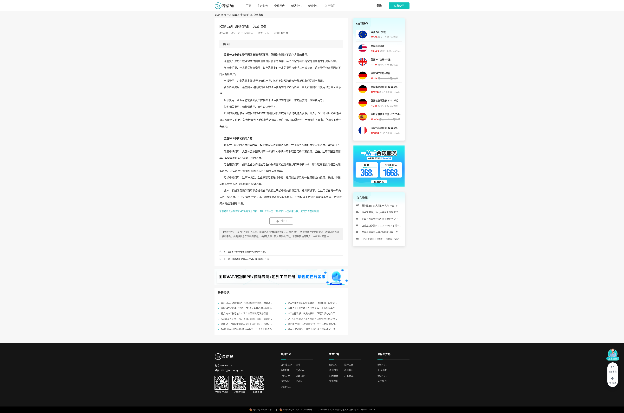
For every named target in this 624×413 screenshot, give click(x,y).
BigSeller (300, 376)
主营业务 (262, 5)
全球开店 (279, 5)
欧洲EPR (333, 370)
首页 (248, 5)
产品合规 (348, 376)
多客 (298, 365)
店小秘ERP (286, 365)
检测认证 (348, 370)
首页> (217, 14)
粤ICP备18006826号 (262, 409)
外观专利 (333, 381)
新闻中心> (226, 14)
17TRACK (286, 387)
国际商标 (333, 376)
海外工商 (348, 365)
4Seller (299, 381)
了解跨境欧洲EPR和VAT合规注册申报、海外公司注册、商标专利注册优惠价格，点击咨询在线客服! (269, 211)
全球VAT (333, 365)
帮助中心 (296, 5)
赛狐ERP (285, 370)
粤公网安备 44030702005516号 (297, 409)
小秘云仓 (285, 376)
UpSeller (300, 370)
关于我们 (330, 5)
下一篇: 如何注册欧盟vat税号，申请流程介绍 (246, 259)
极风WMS (286, 381)
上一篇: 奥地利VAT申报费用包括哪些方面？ (245, 251)
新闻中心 (313, 5)
